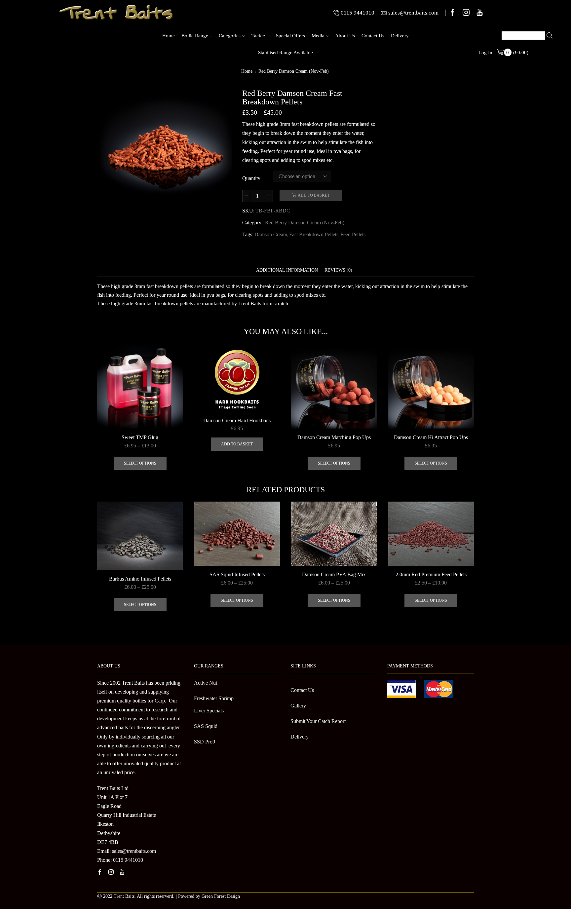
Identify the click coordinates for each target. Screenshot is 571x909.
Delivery (400, 35)
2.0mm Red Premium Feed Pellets (431, 574)
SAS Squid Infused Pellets (237, 574)
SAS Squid (205, 726)
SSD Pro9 (204, 741)
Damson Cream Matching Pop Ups (334, 437)
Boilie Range (194, 35)
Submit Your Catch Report (318, 721)
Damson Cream (270, 234)
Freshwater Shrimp (214, 698)
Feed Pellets (352, 234)
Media (318, 35)
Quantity (251, 178)
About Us (345, 35)
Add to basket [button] (237, 444)
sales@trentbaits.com (134, 851)
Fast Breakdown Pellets (313, 234)
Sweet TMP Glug (140, 437)
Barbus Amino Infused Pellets (140, 579)
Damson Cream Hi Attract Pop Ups (431, 437)
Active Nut (205, 683)
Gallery (298, 705)
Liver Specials (209, 710)
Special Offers (290, 35)
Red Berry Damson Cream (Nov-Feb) (293, 71)
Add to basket (313, 195)
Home (168, 35)
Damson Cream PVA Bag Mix (334, 574)
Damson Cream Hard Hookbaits (237, 420)
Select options (140, 463)
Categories (230, 35)
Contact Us (373, 35)
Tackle (258, 35)
